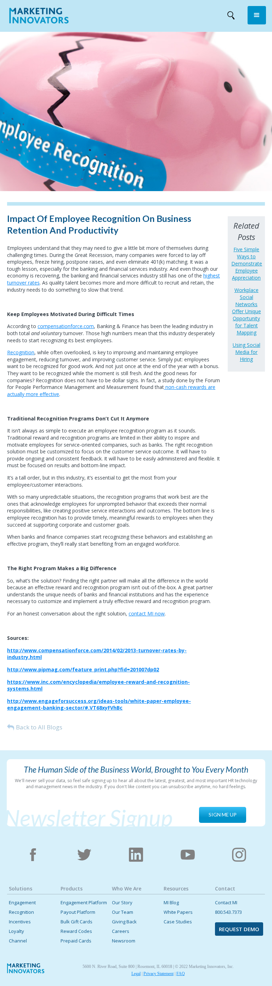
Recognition (20, 352)
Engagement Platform (84, 903)
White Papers (178, 912)
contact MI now (147, 613)
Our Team (122, 912)
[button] (257, 15)
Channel (18, 941)
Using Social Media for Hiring (246, 352)
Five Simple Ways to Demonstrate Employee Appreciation (246, 263)
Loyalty (16, 931)
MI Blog (171, 903)
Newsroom (123, 941)
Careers (120, 931)
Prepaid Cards (76, 941)
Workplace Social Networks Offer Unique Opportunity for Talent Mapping (246, 311)
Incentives (20, 922)
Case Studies (178, 922)
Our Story (122, 903)
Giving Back (124, 922)
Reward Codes (76, 931)
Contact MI (226, 903)
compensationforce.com (66, 326)
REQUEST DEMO (239, 929)
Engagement (22, 903)
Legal (136, 973)
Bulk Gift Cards (76, 922)
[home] (39, 17)
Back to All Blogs (39, 727)
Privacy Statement (158, 973)
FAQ (180, 973)
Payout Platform (78, 912)
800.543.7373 (228, 912)
